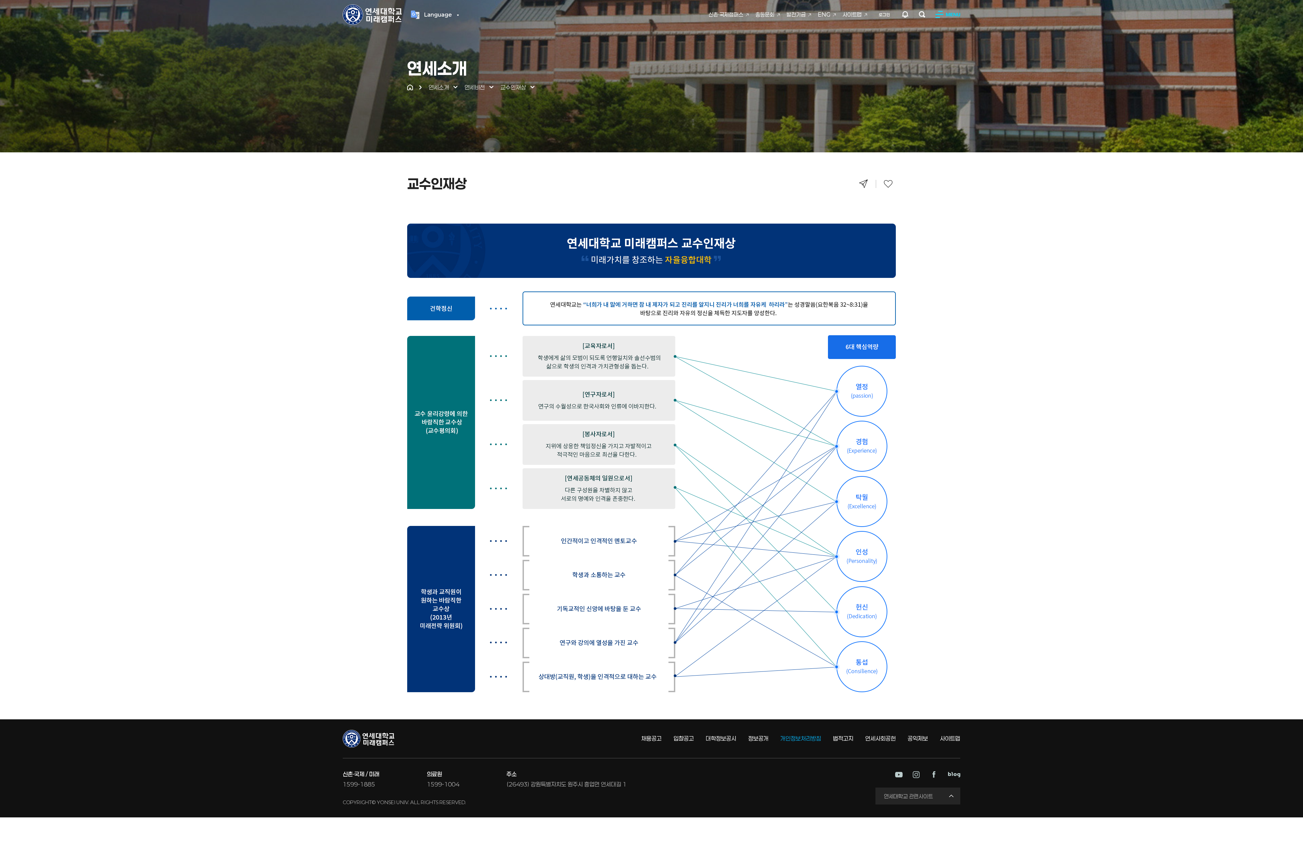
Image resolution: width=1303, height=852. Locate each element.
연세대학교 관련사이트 (908, 796)
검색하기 (922, 14)
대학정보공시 (721, 738)
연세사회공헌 (880, 738)
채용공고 (651, 738)
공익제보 (918, 738)
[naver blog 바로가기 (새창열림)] (954, 774)
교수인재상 (513, 87)
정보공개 (758, 738)
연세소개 (439, 87)
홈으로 (410, 87)
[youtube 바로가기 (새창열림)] (899, 774)
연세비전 (475, 87)
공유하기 (863, 183)
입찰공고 (684, 738)
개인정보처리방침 (800, 738)
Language (438, 15)
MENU (953, 14)
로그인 (884, 14)
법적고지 (843, 738)
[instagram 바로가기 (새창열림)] (916, 774)
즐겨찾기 (888, 183)
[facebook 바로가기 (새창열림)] (934, 774)
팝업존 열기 (905, 14)
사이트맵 (852, 14)
